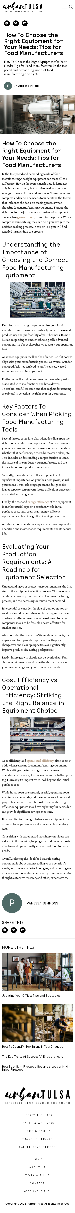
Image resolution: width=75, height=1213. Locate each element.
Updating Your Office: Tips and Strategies (31, 995)
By (15, 85)
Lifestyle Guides (37, 1114)
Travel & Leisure (37, 1138)
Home (37, 1159)
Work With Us (37, 1175)
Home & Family (37, 1130)
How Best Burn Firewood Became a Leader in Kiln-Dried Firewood (37, 1068)
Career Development (37, 1146)
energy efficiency (38, 502)
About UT (37, 1167)
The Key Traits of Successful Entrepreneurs (32, 1056)
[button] (7, 23)
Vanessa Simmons (28, 85)
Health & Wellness (37, 1122)
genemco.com (25, 217)
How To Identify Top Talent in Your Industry (32, 1046)
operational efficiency (40, 760)
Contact (37, 1183)
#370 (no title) (37, 1191)
